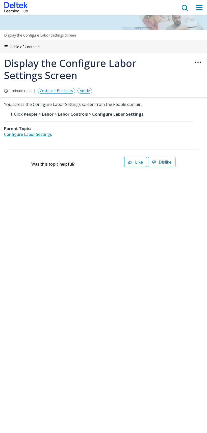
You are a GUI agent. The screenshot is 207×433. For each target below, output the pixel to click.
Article (85, 90)
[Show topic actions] (198, 62)
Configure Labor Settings (28, 134)
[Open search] (184, 7)
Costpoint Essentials (56, 90)
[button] (103, 46)
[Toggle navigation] (199, 7)
